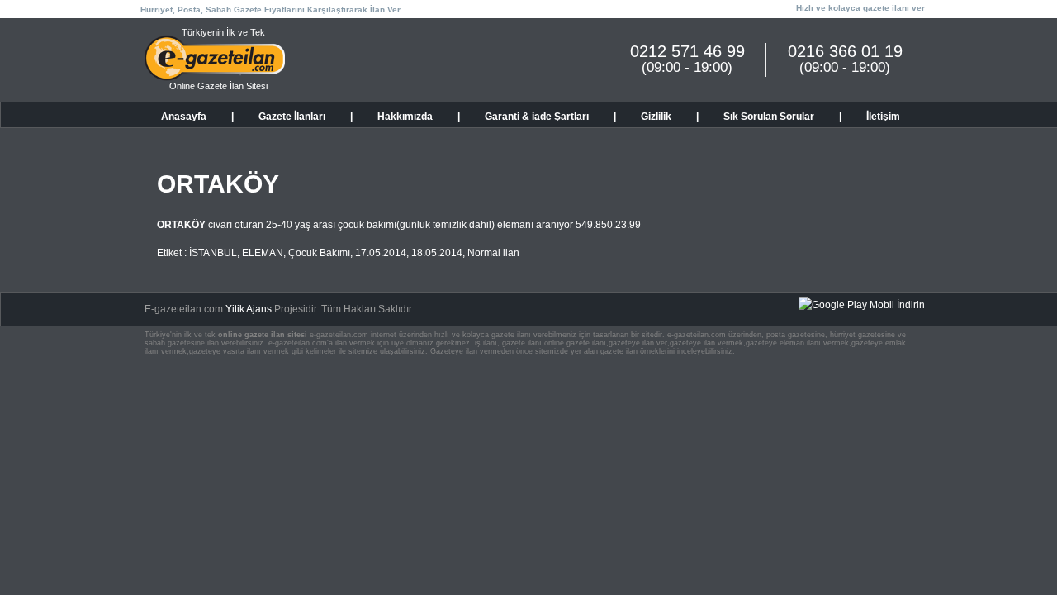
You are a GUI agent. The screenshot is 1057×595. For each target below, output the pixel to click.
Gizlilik (656, 116)
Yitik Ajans (248, 309)
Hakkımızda (405, 116)
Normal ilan (493, 253)
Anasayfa (183, 116)
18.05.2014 (436, 253)
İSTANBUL (213, 253)
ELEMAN (262, 253)
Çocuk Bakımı (319, 253)
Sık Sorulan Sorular (768, 116)
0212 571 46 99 (687, 51)
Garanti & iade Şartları (537, 116)
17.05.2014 (380, 253)
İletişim (883, 116)
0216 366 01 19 (845, 51)
